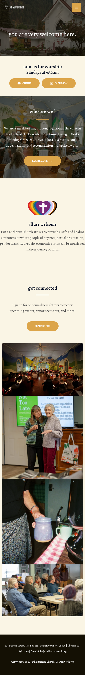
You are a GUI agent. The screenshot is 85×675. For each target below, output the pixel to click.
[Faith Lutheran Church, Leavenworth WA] (14, 7)
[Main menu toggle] (76, 7)
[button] (24, 83)
